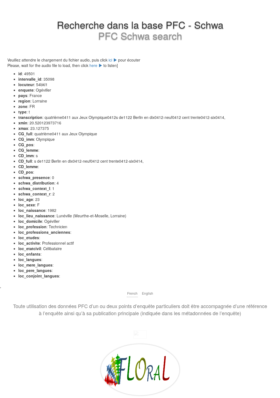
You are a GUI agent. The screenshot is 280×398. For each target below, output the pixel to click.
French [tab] (132, 293)
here (93, 65)
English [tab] (147, 293)
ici (111, 60)
